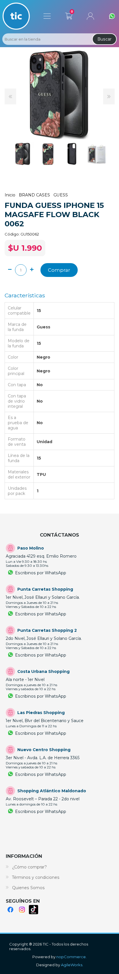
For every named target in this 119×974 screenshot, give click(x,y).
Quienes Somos (28, 887)
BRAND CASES (34, 195)
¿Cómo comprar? (29, 867)
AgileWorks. (72, 964)
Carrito (68, 15)
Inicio (10, 195)
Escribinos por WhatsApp (40, 573)
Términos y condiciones (36, 877)
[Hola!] (112, 16)
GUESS (60, 195)
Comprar (59, 270)
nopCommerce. (71, 956)
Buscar (104, 39)
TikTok (33, 909)
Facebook (10, 909)
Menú (47, 16)
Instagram (22, 909)
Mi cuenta (90, 16)
